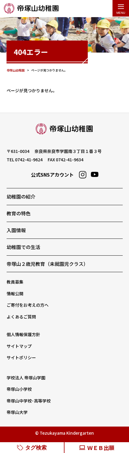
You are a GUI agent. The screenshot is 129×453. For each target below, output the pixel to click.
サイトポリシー (21, 357)
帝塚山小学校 (19, 389)
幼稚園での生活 (23, 247)
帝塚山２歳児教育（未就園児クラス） (47, 263)
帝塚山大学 (17, 412)
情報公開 (15, 293)
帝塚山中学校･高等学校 (29, 401)
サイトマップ (19, 346)
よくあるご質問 (21, 317)
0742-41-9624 (29, 160)
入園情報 (16, 230)
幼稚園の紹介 (21, 196)
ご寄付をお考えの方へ (28, 305)
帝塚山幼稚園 (31, 8)
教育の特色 (19, 213)
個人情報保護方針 (23, 334)
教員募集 (15, 282)
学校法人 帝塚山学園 (26, 378)
